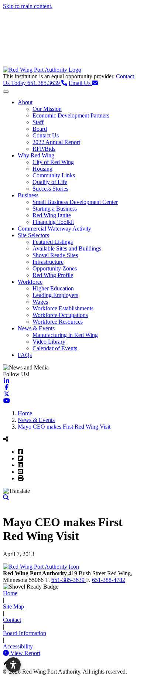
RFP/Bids (43, 149)
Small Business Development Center (75, 202)
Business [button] (28, 195)
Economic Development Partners (70, 115)
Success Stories (50, 188)
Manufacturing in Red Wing (65, 335)
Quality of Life (49, 182)
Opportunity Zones (54, 268)
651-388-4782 (108, 580)
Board (39, 129)
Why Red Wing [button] (36, 155)
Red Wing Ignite (51, 215)
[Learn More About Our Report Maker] (6, 653)
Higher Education (53, 288)
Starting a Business (54, 208)
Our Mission (47, 109)
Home (10, 593)
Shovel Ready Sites (55, 255)
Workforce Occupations (60, 315)
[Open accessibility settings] (13, 664)
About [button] (25, 102)
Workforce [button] (30, 282)
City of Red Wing (53, 162)
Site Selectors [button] (33, 235)
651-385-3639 (68, 580)
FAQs (25, 355)
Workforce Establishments (62, 308)
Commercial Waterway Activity (54, 228)
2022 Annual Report (56, 142)
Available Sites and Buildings (66, 248)
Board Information (24, 633)
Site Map (13, 606)
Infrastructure (48, 262)
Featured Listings (52, 242)
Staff (38, 122)
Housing (42, 169)
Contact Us (45, 135)
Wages (40, 302)
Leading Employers (55, 295)
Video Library (48, 341)
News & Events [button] (36, 328)
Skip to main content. (27, 6)
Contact (12, 620)
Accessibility (18, 646)
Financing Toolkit (53, 222)
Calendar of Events (54, 348)
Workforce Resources (57, 321)
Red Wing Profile (52, 275)
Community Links (53, 175)
